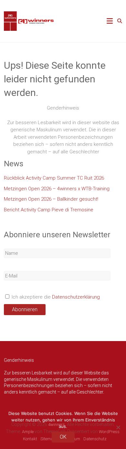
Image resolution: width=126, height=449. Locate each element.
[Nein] (118, 427)
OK (63, 437)
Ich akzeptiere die (55, 297)
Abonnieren (24, 309)
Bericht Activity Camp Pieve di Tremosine (48, 210)
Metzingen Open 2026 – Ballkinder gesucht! (51, 199)
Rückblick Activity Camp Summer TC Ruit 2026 (54, 178)
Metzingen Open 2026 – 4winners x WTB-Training (57, 189)
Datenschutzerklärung (76, 297)
